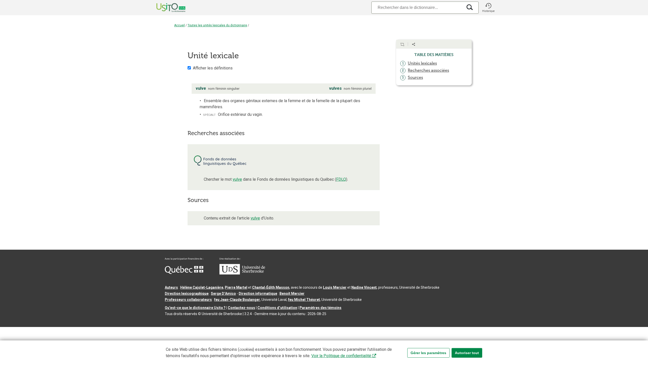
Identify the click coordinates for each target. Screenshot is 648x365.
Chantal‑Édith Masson (270, 287)
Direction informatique (258, 293)
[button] (488, 7)
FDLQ (341, 179)
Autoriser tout (467, 353)
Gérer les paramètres (428, 353)
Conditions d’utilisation (277, 308)
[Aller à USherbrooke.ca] (242, 273)
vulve (237, 179)
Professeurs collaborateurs (188, 300)
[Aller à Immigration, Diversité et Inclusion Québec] (184, 273)
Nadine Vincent (364, 287)
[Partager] (414, 44)
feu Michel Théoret (304, 300)
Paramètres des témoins (320, 308)
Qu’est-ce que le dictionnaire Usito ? (195, 308)
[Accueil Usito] (165, 7)
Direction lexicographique (187, 293)
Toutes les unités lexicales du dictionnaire (217, 25)
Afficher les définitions (213, 68)
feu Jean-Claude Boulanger (237, 300)
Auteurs (171, 287)
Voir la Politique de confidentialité (341, 355)
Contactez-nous (241, 308)
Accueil (179, 25)
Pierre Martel (236, 287)
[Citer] (402, 44)
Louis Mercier (335, 287)
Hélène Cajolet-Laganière (201, 287)
